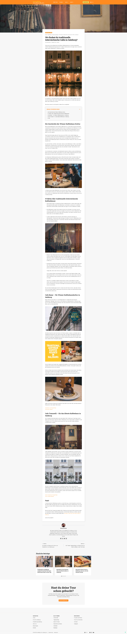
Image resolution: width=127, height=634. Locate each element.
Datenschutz (50, 632)
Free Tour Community (78, 619)
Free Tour (55, 2)
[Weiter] (89, 565)
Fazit (49, 118)
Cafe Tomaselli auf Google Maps (51, 494)
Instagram (76, 623)
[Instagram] (91, 632)
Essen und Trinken (48, 32)
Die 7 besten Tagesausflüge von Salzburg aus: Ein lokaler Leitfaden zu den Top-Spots (75, 545)
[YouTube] (93, 632)
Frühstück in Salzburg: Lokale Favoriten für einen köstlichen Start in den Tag (44, 571)
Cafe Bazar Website (49, 409)
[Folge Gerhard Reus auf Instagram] (62, 538)
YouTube (75, 621)
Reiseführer (49, 34)
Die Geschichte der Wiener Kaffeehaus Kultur (56, 112)
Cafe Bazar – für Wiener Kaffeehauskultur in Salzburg (58, 115)
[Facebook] (89, 632)
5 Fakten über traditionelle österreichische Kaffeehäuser (58, 113)
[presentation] (44, 561)
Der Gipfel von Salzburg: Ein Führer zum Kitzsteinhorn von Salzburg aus (50, 545)
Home (46, 34)
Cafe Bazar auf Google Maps (50, 407)
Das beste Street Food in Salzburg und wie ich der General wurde (82, 571)
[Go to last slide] (37, 565)
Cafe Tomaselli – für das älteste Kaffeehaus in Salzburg (58, 116)
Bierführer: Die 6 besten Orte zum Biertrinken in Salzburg (62, 571)
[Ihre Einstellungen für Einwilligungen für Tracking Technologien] (125, 632)
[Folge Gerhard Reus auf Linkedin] (66, 538)
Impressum (56, 632)
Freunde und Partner (78, 617)
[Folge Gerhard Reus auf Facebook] (61, 538)
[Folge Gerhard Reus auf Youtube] (64, 538)
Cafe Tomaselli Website (49, 496)
